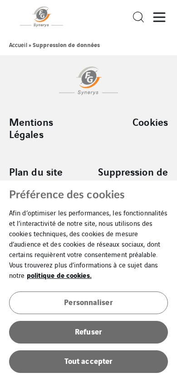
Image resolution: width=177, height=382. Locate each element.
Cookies (150, 121)
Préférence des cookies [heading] (67, 195)
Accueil (18, 44)
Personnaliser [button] (88, 301)
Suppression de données (133, 177)
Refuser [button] (88, 331)
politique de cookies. (59, 275)
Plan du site (36, 171)
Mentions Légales (31, 127)
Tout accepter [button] (88, 360)
